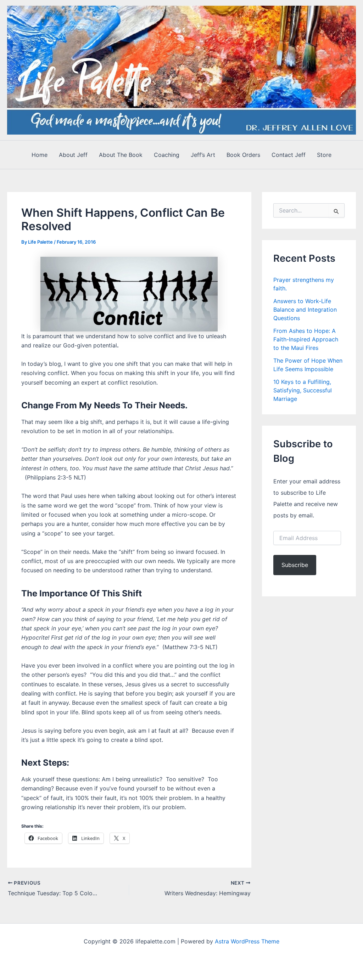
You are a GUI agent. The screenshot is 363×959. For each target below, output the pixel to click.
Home (40, 154)
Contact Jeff (289, 154)
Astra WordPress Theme (247, 941)
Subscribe (294, 564)
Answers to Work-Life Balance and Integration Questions (305, 309)
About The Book (121, 154)
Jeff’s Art (203, 154)
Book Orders (243, 154)
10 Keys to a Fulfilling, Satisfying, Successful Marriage (302, 390)
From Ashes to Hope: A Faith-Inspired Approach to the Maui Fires (305, 339)
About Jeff (73, 154)
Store (324, 154)
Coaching (166, 154)
